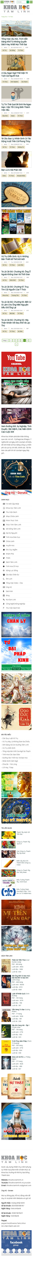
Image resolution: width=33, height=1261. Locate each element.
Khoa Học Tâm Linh (13, 508)
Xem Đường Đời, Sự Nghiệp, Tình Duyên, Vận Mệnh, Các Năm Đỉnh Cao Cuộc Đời (16, 429)
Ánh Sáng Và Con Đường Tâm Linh (15, 745)
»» (16, 344)
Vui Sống (12, 50)
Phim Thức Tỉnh (12, 520)
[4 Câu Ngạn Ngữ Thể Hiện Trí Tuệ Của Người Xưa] (16, 63)
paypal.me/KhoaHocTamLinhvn (13, 1223)
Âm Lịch (9, 579)
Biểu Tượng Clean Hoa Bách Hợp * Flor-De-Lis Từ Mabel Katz (24, 891)
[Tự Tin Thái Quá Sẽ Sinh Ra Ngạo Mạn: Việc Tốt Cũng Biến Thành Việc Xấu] (16, 94)
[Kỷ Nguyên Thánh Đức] (16, 823)
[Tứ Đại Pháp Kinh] (16, 663)
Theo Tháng (26, 669)
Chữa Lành (10, 541)
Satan (12, 115)
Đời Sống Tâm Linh (13, 529)
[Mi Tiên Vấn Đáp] (16, 924)
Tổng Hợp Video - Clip (14, 583)
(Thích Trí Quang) (21, 1042)
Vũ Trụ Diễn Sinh (8, 748)
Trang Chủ (4, 16)
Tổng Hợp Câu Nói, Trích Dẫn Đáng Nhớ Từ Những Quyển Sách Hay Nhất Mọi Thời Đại (14, 41)
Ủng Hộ (9, 587)
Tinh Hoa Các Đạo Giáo (11, 754)
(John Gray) (21, 978)
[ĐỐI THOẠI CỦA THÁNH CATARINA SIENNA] (16, 1139)
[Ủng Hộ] (16, 494)
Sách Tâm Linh (11, 562)
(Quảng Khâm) (21, 1010)
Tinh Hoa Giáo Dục (13, 537)
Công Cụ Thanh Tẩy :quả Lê (23, 843)
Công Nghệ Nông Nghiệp (15, 604)
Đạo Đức (5, 115)
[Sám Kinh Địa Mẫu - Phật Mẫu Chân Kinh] (16, 797)
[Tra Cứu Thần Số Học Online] (16, 409)
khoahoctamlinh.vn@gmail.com (19, 1185)
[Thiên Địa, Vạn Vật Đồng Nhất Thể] (16, 951)
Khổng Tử (21, 147)
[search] (28, 2)
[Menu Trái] (2, 3)
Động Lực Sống (12, 570)
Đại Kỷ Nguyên (11, 533)
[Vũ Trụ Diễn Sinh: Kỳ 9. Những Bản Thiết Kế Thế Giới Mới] (16, 246)
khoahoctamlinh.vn (15, 1180)
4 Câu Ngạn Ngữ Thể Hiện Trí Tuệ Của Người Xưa (14, 74)
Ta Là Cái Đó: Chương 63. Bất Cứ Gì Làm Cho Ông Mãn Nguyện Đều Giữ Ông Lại (16, 305)
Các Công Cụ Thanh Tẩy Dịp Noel (23, 852)
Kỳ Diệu (20, 331)
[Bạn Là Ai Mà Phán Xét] (16, 159)
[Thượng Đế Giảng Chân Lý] (16, 637)
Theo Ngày (6, 669)
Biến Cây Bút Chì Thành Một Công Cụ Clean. (24, 863)
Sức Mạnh (24, 81)
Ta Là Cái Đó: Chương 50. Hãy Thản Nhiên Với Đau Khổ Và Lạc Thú (15, 323)
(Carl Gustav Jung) (20, 961)
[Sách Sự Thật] (16, 1098)
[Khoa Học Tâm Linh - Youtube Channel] (16, 377)
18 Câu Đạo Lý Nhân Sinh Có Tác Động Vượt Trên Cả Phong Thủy (16, 140)
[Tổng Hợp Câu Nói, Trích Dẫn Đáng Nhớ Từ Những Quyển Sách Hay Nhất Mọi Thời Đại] (16, 28)
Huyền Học (10, 545)
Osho (4, 175)
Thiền (8, 558)
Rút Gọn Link (11, 600)
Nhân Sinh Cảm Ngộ (10, 761)
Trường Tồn (15, 295)
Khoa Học (5, 295)
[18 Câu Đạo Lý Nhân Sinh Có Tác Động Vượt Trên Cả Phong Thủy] (16, 128)
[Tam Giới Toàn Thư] (16, 703)
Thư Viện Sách (11, 512)
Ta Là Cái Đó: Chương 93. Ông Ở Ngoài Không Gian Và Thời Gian (16, 273)
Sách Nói (9, 591)
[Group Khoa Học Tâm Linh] (16, 1255)
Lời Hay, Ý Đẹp (7, 767)
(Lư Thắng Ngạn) (21, 1058)
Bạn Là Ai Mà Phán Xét (11, 169)
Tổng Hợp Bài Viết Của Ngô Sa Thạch (16, 751)
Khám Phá (10, 554)
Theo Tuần (16, 669)
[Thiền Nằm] (16, 404)
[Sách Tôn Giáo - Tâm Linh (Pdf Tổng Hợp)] (16, 235)
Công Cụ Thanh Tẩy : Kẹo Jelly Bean (24, 871)
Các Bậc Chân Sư (12, 575)
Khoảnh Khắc (21, 175)
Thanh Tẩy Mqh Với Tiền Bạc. (23, 833)
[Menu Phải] (31, 3)
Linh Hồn (20, 265)
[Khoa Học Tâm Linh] (9, 3)
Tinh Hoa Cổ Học (12, 566)
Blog (8, 595)
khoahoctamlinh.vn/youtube (20, 1183)
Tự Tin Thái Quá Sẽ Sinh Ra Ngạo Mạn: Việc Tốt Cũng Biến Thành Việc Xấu (16, 107)
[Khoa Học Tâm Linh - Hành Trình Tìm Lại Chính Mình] (16, 489)
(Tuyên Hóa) (20, 1026)
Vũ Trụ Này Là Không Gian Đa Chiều (16, 741)
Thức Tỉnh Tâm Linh (13, 525)
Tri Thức (11, 16)
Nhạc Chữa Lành (12, 516)
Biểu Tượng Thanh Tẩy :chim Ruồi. (23, 881)
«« (11, 340)
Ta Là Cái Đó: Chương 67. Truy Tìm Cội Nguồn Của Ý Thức (15, 288)
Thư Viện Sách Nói (13, 608)
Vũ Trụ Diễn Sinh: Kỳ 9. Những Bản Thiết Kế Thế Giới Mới (15, 257)
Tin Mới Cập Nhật (12, 504)
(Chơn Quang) (20, 995)
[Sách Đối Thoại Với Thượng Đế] (16, 207)
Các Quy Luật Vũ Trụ (10, 738)
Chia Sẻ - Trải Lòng (9, 764)
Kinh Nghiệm (14, 81)
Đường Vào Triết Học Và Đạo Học (15, 758)
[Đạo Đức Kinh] (16, 729)
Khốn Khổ (12, 280)
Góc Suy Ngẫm (11, 550)
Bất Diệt (12, 313)
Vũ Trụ (5, 50)
